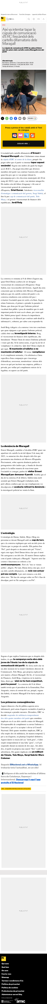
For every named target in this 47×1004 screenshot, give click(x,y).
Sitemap (5, 977)
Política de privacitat (11, 984)
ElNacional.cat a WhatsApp (24, 765)
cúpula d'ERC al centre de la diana (17, 159)
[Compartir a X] (2, 118)
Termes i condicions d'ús (12, 981)
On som (5, 971)
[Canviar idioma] (38, 19)
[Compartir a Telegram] (11, 118)
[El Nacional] (3, 19)
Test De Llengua (24, 14)
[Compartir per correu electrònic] (19, 118)
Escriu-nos (6, 974)
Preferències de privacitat (13, 991)
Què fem (5, 967)
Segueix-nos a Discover (9, 14)
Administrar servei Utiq (12, 994)
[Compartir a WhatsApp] (6, 118)
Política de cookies (10, 988)
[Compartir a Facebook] (15, 118)
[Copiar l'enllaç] (24, 118)
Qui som (5, 964)
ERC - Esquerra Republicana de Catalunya (16, 788)
